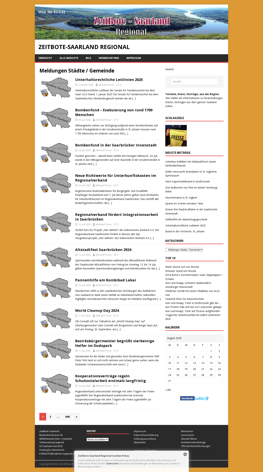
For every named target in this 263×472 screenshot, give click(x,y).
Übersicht (45, 58)
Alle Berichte (69, 58)
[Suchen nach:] (194, 82)
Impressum (133, 58)
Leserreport (187, 435)
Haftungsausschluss (145, 438)
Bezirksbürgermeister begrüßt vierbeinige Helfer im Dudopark (114, 343)
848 (67, 416)
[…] (134, 98)
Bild (88, 58)
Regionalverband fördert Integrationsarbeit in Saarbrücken (116, 217)
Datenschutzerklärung (146, 435)
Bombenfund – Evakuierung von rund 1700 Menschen (113, 112)
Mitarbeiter (140, 442)
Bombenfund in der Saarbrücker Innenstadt (116, 145)
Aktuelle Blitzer (189, 438)
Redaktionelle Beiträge (193, 442)
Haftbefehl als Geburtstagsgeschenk (186, 219)
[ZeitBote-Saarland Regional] (131, 37)
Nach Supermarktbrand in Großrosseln (187, 181)
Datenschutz (112, 463)
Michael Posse (106, 84)
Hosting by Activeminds (51, 449)
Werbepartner (109, 58)
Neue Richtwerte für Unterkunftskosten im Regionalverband (115, 178)
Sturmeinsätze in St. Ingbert (181, 197)
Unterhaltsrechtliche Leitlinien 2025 (109, 79)
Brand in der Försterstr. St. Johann (184, 231)
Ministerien (187, 431)
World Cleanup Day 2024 (97, 310)
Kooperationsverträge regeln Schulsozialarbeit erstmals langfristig (110, 378)
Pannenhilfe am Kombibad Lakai (105, 280)
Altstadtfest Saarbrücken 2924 (103, 249)
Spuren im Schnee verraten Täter (184, 203)
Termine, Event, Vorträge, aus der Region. (192, 94)
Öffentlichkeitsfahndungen (195, 446)
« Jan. (168, 389)
